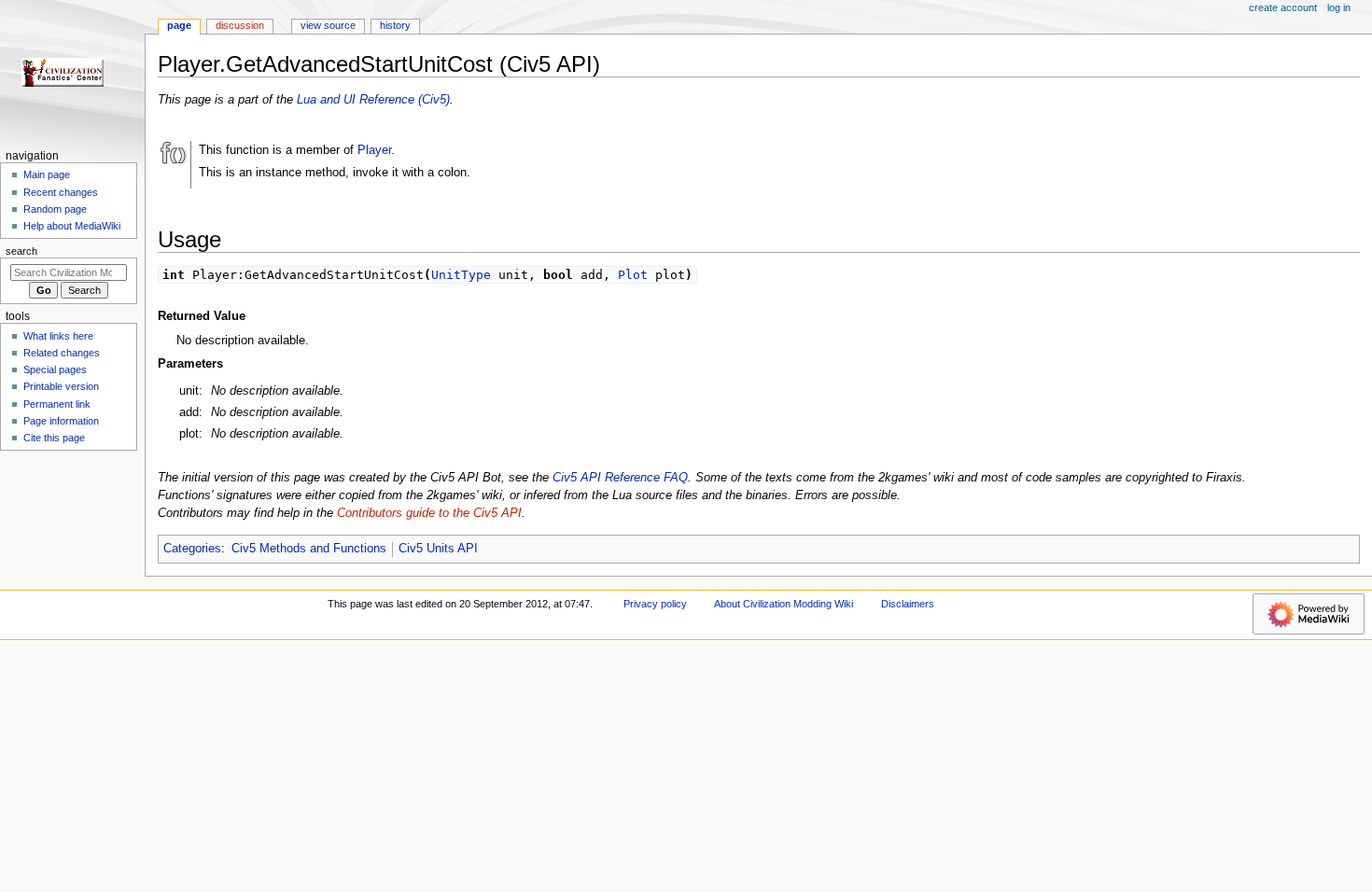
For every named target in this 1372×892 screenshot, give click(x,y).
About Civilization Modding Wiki (783, 603)
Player (374, 150)
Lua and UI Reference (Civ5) (373, 99)
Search (21, 251)
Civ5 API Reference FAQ (620, 477)
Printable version (61, 386)
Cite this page (54, 437)
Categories (192, 548)
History (395, 25)
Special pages (55, 369)
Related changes (61, 352)
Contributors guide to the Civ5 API (429, 513)
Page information (61, 420)
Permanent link (57, 404)
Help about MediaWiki (71, 225)
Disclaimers (907, 603)
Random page (55, 209)
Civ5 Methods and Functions (308, 548)
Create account (1283, 7)
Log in (1339, 7)
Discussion (240, 25)
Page (179, 25)
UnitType (461, 275)
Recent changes (60, 192)
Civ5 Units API (438, 548)
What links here (58, 335)
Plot (633, 275)
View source (328, 25)
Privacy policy (655, 603)
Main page (46, 174)
